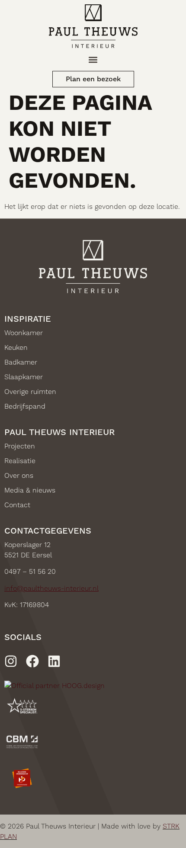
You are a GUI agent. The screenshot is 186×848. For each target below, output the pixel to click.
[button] (93, 59)
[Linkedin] (54, 661)
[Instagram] (10, 661)
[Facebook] (32, 661)
